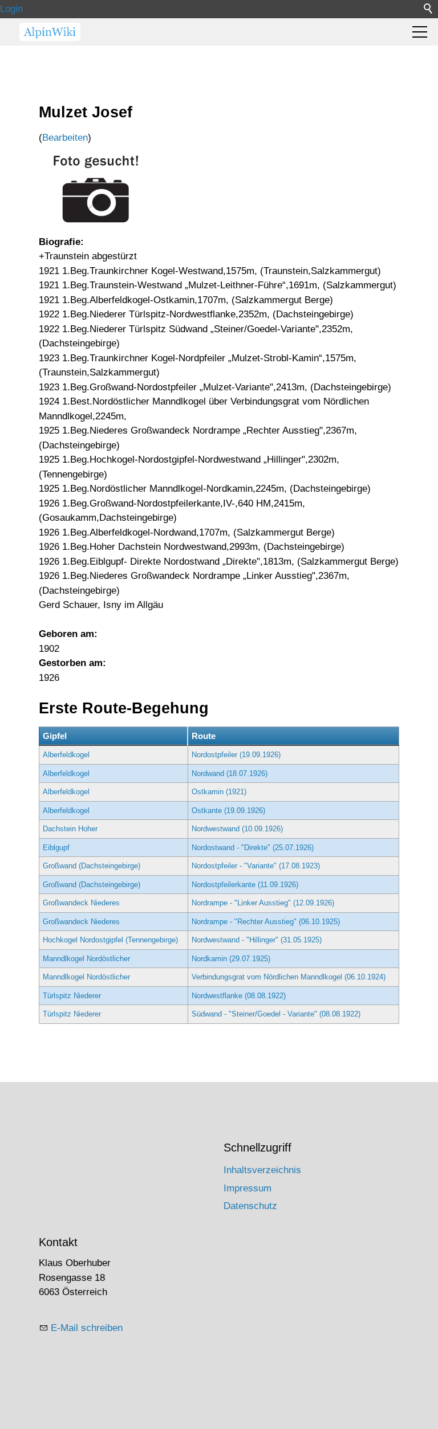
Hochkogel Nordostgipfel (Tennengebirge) (110, 940)
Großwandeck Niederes (81, 903)
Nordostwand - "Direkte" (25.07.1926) (253, 847)
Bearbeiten (65, 137)
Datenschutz (250, 1206)
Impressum (247, 1188)
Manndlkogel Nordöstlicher (86, 958)
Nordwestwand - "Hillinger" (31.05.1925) (257, 940)
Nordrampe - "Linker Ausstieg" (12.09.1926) (263, 903)
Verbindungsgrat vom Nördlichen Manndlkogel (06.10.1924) (289, 977)
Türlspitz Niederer (72, 995)
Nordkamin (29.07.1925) (231, 958)
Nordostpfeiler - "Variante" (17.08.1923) (256, 866)
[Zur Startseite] (49, 32)
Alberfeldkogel (66, 754)
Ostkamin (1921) (219, 791)
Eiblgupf (56, 847)
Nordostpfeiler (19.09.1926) (236, 754)
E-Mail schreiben (87, 1327)
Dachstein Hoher (70, 828)
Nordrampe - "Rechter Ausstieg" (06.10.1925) (266, 921)
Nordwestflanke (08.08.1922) (239, 995)
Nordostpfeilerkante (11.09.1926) (245, 884)
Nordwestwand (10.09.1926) (237, 828)
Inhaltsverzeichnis (262, 1170)
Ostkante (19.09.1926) (228, 810)
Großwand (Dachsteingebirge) (91, 866)
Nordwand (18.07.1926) (229, 773)
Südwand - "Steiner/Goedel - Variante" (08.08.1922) (276, 1014)
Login (11, 8)
